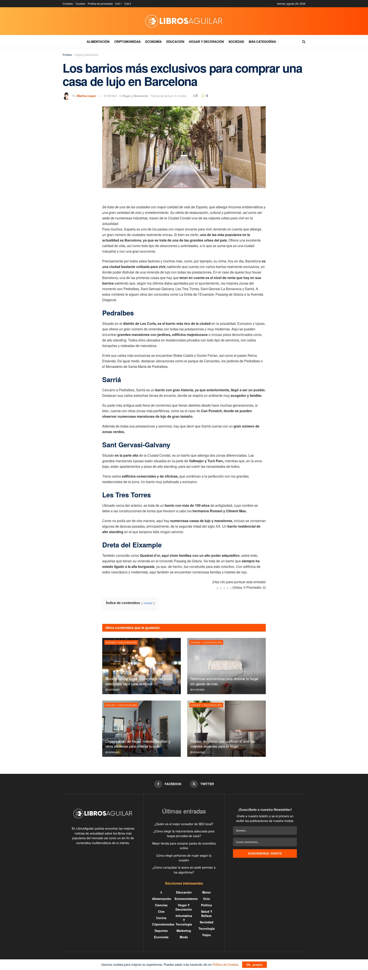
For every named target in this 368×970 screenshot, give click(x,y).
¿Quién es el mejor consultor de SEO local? (184, 824)
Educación (175, 41)
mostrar (148, 603)
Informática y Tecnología (184, 920)
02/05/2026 (113, 689)
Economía (153, 41)
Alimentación (98, 41)
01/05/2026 (198, 689)
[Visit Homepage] (184, 21)
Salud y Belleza (206, 913)
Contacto (68, 3)
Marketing (184, 930)
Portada (67, 54)
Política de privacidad (100, 3)
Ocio (206, 899)
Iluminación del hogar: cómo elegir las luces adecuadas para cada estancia (138, 681)
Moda (184, 937)
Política (206, 905)
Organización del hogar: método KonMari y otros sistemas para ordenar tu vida (137, 743)
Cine (161, 911)
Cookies (80, 3)
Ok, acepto (254, 965)
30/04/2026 (113, 752)
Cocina (161, 918)
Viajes (206, 935)
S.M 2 (127, 3)
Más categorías (262, 41)
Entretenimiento (186, 899)
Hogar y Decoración (206, 41)
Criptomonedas (127, 41)
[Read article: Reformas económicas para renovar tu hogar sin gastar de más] (226, 666)
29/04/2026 (198, 752)
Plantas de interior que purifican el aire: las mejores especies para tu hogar (222, 743)
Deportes (161, 930)
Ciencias (161, 905)
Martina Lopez (86, 96)
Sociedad (236, 41)
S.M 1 (118, 3)
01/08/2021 (110, 96)
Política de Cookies (225, 964)
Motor (206, 892)
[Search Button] (303, 41)
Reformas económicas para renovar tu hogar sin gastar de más (224, 681)
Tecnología (206, 928)
